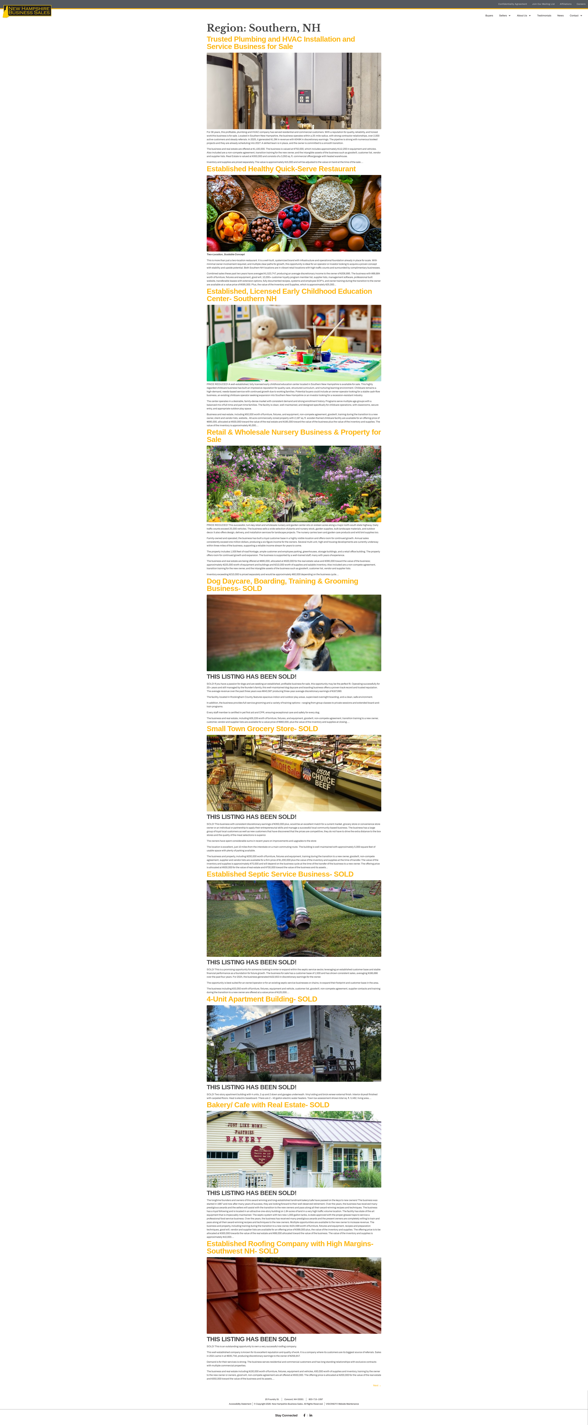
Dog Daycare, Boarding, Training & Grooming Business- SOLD (282, 584)
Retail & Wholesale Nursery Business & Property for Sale (294, 436)
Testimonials (544, 15)
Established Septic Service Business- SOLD (280, 874)
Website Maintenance (348, 1404)
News (560, 15)
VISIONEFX (332, 1404)
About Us (522, 15)
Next (377, 1385)
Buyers (489, 15)
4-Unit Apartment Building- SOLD (262, 999)
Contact (574, 15)
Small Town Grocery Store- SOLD (262, 729)
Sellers (503, 15)
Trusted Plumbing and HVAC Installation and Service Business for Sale (281, 43)
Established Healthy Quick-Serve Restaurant (281, 169)
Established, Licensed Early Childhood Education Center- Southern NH (289, 295)
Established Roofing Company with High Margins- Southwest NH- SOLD (290, 1247)
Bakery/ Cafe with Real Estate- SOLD (268, 1105)
